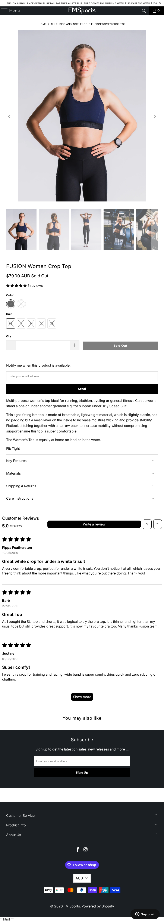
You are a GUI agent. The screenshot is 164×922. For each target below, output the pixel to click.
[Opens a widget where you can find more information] (145, 914)
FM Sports (72, 906)
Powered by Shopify (98, 906)
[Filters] (147, 524)
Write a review (94, 524)
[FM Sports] (82, 10)
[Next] (154, 116)
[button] (17, 285)
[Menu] (2, 10)
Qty (8, 336)
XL (52, 323)
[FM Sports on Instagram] (85, 850)
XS (11, 323)
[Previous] (9, 116)
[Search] (144, 10)
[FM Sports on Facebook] (78, 850)
